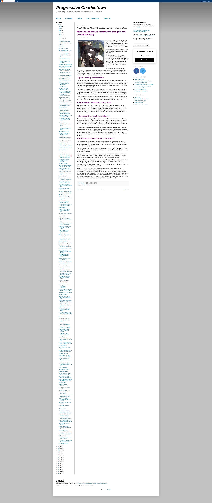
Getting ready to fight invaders (63, 385)
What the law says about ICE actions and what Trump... (65, 351)
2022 (59, 452)
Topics (79, 18)
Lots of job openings (63, 149)
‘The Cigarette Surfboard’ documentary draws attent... (64, 277)
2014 (59, 467)
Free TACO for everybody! (64, 243)
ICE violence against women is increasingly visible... (65, 104)
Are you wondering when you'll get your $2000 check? (64, 320)
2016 (59, 463)
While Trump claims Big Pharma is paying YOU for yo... (65, 364)
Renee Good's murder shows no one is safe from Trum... (65, 290)
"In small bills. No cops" (64, 131)
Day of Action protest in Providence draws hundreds (64, 282)
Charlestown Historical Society (141, 91)
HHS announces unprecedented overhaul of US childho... (65, 437)
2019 (59, 457)
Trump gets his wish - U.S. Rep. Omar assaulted (64, 98)
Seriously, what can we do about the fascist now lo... (65, 169)
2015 (59, 465)
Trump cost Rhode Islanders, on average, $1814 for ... (65, 166)
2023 (59, 450)
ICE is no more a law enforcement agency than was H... (65, 128)
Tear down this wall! (63, 353)
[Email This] (89, 183)
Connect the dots (62, 86)
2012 (59, 471)
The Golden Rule (62, 107)
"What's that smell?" (63, 48)
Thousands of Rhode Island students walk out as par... (65, 51)
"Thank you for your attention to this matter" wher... (65, 109)
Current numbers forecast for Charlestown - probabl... (65, 205)
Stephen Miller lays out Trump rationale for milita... (65, 431)
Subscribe (144, 60)
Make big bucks (62, 408)
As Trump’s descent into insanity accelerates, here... (64, 210)
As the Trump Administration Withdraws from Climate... (65, 301)
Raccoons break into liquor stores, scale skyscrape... (65, 92)
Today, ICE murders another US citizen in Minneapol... (65, 192)
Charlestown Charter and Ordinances (143, 81)
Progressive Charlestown (81, 7)
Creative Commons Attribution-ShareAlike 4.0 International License (93, 483)
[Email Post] (87, 182)
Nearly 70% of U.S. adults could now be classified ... (65, 356)
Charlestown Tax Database (141, 82)
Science (88, 184)
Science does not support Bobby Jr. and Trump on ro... (65, 55)
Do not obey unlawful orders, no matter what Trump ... (65, 274)
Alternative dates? (63, 345)
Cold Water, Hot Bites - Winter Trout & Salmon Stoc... (65, 223)
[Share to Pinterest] (96, 183)
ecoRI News (137, 97)
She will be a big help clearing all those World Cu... (65, 427)
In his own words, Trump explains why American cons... (64, 297)
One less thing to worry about (65, 292)
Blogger (108, 489)
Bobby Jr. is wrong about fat (65, 433)
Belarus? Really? (63, 176)
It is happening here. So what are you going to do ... (65, 441)
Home (58, 18)
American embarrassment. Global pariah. (65, 189)
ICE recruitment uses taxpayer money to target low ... (65, 124)
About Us (107, 18)
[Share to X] (92, 183)
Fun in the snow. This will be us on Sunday (65, 214)
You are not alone (63, 294)
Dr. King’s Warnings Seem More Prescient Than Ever (65, 343)
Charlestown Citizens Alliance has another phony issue (64, 83)
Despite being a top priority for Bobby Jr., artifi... (65, 414)
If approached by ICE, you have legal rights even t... (65, 417)
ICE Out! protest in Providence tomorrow (64, 95)
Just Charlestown (92, 18)
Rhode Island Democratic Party (142, 99)
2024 (59, 448)
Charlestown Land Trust (140, 87)
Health (84, 184)
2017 (59, 461)
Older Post (125, 190)
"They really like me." (63, 367)
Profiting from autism (63, 371)
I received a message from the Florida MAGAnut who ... (65, 313)
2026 (59, 24)
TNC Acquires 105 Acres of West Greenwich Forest (65, 182)
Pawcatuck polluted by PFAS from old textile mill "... (65, 116)
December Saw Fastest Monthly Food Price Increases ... (64, 255)
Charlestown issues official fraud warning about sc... (65, 141)
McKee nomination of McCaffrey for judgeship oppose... (65, 251)
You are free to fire (63, 316)
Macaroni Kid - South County (141, 104)
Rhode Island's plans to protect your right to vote (65, 245)
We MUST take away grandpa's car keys (63, 89)
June (60, 30)
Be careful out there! (63, 163)
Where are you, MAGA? (64, 369)
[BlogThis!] (91, 183)
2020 (59, 456)
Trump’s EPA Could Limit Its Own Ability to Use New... (65, 101)
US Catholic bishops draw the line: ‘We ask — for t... (65, 42)
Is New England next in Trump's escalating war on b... (65, 360)
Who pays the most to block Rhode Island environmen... (65, 286)
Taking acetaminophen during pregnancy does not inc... (64, 305)
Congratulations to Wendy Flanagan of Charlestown (65, 178)
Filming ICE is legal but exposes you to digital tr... (65, 79)
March (60, 36)
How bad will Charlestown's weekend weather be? (65, 76)
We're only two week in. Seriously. (64, 424)
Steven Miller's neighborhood (65, 64)
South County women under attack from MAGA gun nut (65, 421)
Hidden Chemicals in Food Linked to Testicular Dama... (65, 227)
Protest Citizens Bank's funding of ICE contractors (65, 270)
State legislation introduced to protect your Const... (65, 138)
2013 (59, 469)
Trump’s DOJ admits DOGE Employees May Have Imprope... (65, 61)
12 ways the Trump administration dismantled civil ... (65, 339)
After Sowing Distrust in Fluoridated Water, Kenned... (64, 160)
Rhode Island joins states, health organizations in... (65, 411)
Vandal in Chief (62, 382)
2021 (59, 454)
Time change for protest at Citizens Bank (64, 235)
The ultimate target (63, 194)
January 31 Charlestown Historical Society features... (64, 134)
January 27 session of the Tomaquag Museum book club (65, 198)
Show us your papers (63, 265)
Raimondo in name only (64, 58)
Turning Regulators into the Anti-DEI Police (65, 259)
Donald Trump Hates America (65, 147)
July (60, 28)
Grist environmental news (140, 100)
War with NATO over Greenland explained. (64, 323)
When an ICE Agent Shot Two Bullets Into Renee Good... (65, 380)
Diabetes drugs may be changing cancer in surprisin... (64, 330)
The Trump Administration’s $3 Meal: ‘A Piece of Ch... (65, 374)
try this (138, 27)
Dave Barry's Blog (139, 102)
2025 (59, 446)
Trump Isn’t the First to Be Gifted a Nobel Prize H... (65, 327)
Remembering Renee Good (65, 248)
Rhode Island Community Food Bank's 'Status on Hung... (64, 119)
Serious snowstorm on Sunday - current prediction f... (64, 232)
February (61, 38)
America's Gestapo (63, 241)
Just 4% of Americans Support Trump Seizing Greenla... (64, 399)
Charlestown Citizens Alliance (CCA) (143, 86)
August (60, 26)
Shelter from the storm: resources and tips (64, 202)
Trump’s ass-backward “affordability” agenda (64, 113)
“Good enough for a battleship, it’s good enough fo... (64, 335)
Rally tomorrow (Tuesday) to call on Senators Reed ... (65, 156)
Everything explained (63, 443)
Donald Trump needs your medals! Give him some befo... (65, 173)
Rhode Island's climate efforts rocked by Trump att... (65, 262)
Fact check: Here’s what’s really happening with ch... (65, 377)
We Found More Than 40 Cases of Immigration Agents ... (64, 309)
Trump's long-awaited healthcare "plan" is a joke (65, 144)
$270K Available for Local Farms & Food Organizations (64, 392)
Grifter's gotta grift (63, 207)
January (61, 40)
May (60, 32)
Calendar (68, 18)
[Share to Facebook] (94, 183)
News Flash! (61, 46)
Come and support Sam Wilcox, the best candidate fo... (65, 220)
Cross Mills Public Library (140, 89)
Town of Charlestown (139, 79)
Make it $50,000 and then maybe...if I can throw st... (65, 70)
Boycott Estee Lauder (63, 151)
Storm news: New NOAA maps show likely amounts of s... (65, 185)
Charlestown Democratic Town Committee (144, 84)
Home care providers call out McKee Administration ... (65, 396)
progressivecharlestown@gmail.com (146, 35)
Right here (61, 44)
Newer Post (80, 190)
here (148, 39)
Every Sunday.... (62, 216)
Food (82, 184)
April (60, 34)
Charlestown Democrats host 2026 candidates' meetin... (65, 153)
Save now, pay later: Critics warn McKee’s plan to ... (65, 238)
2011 (59, 473)
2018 (59, 459)
